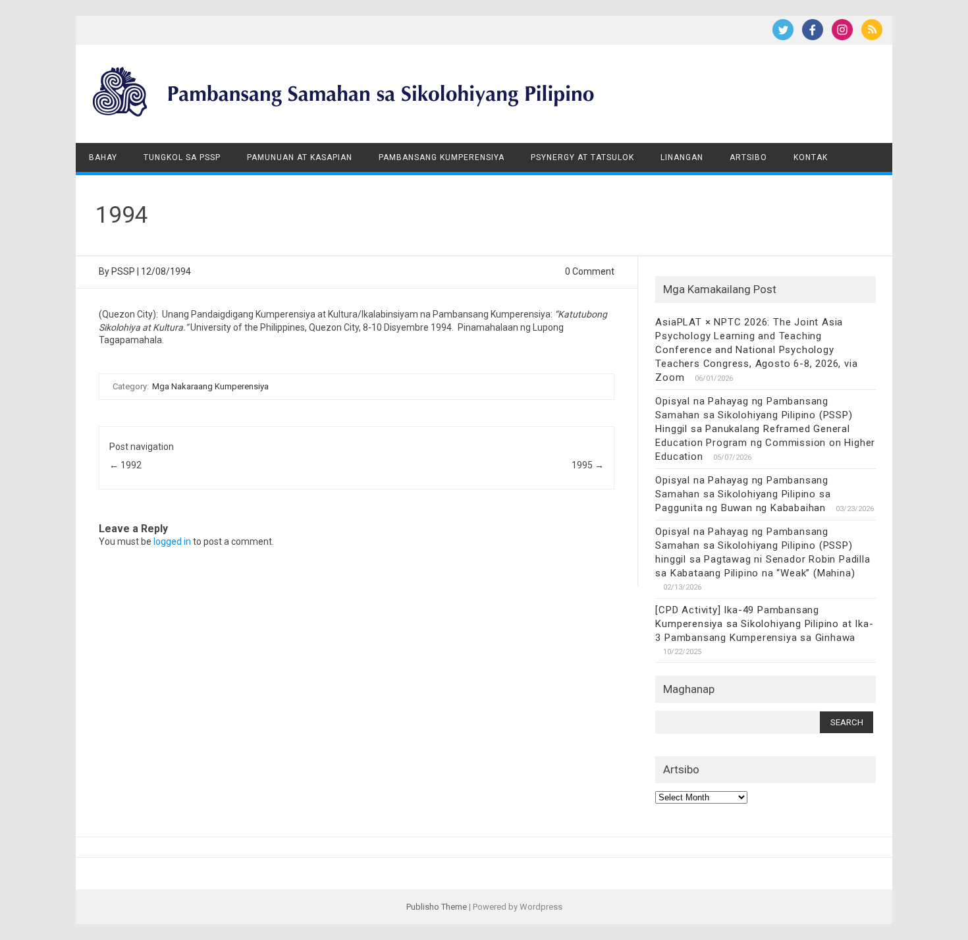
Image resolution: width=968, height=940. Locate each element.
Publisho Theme (436, 907)
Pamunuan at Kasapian (299, 157)
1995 (588, 465)
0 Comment (589, 271)
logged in (172, 541)
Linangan (681, 157)
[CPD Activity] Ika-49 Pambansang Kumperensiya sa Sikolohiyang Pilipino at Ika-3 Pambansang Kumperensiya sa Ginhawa (764, 624)
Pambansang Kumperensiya (441, 157)
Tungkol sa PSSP (182, 157)
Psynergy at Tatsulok (582, 157)
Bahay (103, 157)
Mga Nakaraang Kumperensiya (210, 386)
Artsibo (748, 157)
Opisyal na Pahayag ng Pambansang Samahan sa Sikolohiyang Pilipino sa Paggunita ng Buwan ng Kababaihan (742, 494)
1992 (125, 465)
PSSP (123, 271)
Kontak (810, 157)
